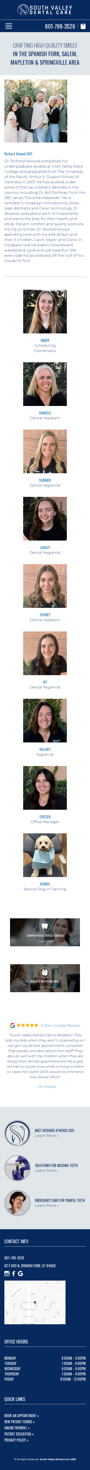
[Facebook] (13, 1273)
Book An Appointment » (21, 1415)
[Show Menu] (8, 26)
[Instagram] (7, 1273)
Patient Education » (19, 1434)
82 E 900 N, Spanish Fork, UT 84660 (30, 1265)
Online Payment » (16, 1427)
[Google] (20, 1273)
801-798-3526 (60, 26)
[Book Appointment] (83, 26)
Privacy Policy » (16, 1440)
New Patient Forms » (19, 1421)
